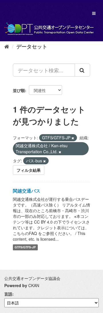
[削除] (73, 138)
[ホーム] (6, 46)
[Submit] (82, 70)
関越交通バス (26, 190)
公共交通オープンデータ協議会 (32, 278)
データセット (31, 46)
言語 (8, 294)
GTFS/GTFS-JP (25, 247)
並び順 (19, 90)
